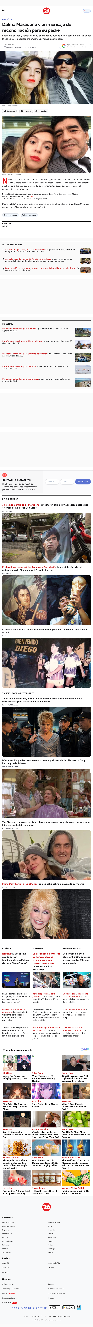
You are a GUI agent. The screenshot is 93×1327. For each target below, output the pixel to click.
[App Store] (55, 1307)
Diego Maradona (10, 215)
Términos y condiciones (11, 1289)
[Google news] (45, 1308)
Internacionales (72, 948)
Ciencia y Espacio (8, 1226)
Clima (50, 1226)
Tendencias (6, 1252)
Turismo (50, 1252)
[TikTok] (33, 1308)
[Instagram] (17, 1308)
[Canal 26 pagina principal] (46, 13)
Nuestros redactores (9, 1298)
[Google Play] (68, 1307)
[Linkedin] (29, 1308)
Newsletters (9, 1303)
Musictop (5, 1272)
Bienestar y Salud (54, 1222)
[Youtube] (25, 1308)
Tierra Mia (6, 1268)
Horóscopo (52, 1237)
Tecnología (51, 1249)
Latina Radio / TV (54, 1263)
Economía (38, 948)
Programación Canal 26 (56, 1293)
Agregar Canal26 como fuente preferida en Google (77, 46)
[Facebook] (13, 1308)
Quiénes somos (7, 1284)
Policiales (5, 1245)
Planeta (50, 1241)
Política (7, 948)
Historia (5, 1237)
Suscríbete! (83, 482)
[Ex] (21, 1308)
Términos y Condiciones (41, 1316)
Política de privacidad (56, 1289)
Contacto (51, 1284)
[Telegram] (41, 1308)
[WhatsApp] (37, 1308)
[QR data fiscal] (79, 1309)
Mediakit (8, 1293)
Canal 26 (10, 45)
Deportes (5, 1230)
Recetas (5, 1249)
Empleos (51, 1298)
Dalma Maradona (29, 215)
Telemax (51, 1268)
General (50, 1234)
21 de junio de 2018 (41, 199)
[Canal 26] (47, 1207)
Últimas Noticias (8, 1222)
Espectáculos (8, 19)
